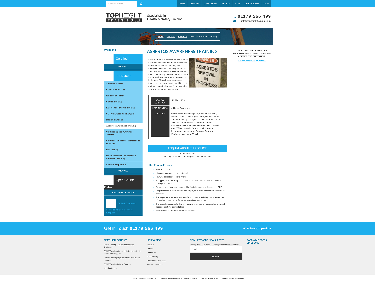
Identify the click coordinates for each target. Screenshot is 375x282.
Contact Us (151, 253)
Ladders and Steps (115, 90)
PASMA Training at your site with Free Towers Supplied (121, 208)
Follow (258, 228)
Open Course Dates (119, 183)
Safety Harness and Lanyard (120, 114)
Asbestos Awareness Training (121, 126)
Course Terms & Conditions (252, 61)
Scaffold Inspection (116, 164)
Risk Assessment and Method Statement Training (121, 157)
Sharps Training (114, 102)
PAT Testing (112, 149)
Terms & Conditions (154, 265)
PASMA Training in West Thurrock (117, 264)
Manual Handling (114, 120)
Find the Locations (123, 192)
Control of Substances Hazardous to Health (123, 142)
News (237, 3)
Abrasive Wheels (114, 84)
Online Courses (252, 3)
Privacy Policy (152, 257)
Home (182, 3)
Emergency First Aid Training (120, 108)
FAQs (266, 3)
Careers (150, 249)
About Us (226, 3)
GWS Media (239, 278)
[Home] (123, 17)
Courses (194, 3)
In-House (182, 36)
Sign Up (216, 256)
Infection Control (110, 268)
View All (123, 67)
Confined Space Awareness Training (120, 133)
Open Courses (210, 3)
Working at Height (115, 96)
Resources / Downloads (156, 261)
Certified (122, 58)
